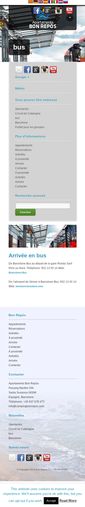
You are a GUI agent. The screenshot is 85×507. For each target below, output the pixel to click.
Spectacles (22, 109)
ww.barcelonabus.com (29, 286)
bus (17, 118)
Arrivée (19, 163)
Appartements (23, 145)
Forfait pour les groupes (29, 127)
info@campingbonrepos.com (26, 406)
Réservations (23, 150)
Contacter (21, 168)
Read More (68, 500)
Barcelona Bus (18, 272)
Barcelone (21, 122)
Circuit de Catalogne (28, 113)
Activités (20, 154)
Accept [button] (51, 500)
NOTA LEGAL (61, 469)
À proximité (22, 159)
